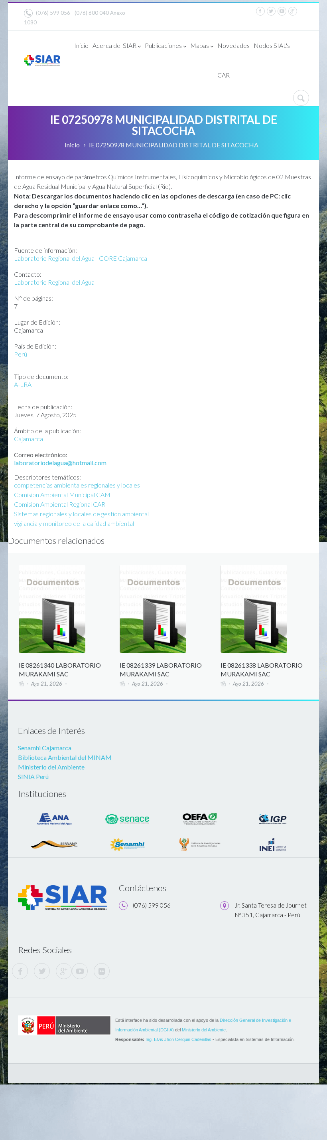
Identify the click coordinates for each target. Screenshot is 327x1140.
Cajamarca (28, 438)
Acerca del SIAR (114, 45)
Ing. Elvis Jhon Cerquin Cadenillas (178, 1039)
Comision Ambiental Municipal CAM (62, 494)
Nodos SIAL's (272, 45)
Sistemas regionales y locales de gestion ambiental (81, 513)
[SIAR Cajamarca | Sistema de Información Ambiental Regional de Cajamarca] (42, 59)
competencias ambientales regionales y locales (77, 485)
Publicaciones (163, 45)
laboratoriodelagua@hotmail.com (60, 462)
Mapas (199, 45)
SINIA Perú (33, 776)
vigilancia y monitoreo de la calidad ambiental (74, 523)
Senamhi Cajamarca (44, 747)
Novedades (233, 45)
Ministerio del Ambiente (51, 767)
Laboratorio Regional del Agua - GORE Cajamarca (80, 258)
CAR (223, 75)
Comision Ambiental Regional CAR (59, 504)
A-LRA (23, 384)
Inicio (81, 45)
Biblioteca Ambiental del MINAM (65, 757)
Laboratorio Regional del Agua (54, 282)
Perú (20, 354)
